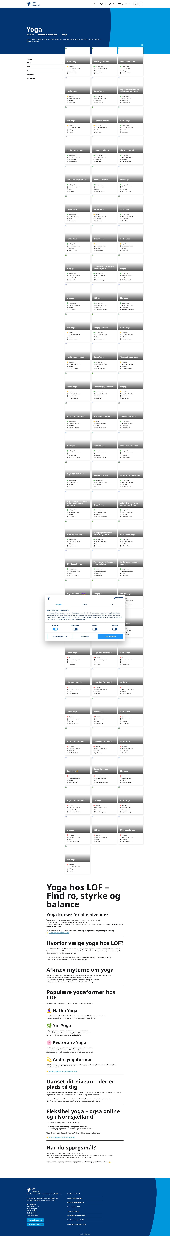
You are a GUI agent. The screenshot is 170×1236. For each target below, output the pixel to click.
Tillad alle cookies (110, 636)
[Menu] (141, 4)
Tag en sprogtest (73, 1211)
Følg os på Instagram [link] (35, 1224)
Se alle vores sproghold (75, 1220)
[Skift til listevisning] (142, 45)
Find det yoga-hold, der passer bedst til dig (63, 1071)
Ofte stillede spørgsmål (75, 1202)
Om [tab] (111, 604)
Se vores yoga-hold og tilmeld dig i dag (62, 1137)
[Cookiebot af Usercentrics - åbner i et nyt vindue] (115, 598)
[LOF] (39, 4)
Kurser (96, 4)
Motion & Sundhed (47, 34)
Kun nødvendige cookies (59, 636)
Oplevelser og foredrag (108, 4)
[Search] (135, 4)
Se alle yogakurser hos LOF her (59, 933)
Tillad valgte (85, 636)
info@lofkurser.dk (32, 1215)
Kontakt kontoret (73, 1194)
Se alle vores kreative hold (76, 1224)
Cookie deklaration (85, 1234)
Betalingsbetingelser (74, 1198)
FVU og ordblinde (124, 4)
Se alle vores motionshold (76, 1216)
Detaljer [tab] (85, 604)
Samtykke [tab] (58, 604)
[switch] (75, 629)
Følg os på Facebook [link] (35, 1220)
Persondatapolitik (73, 1207)
